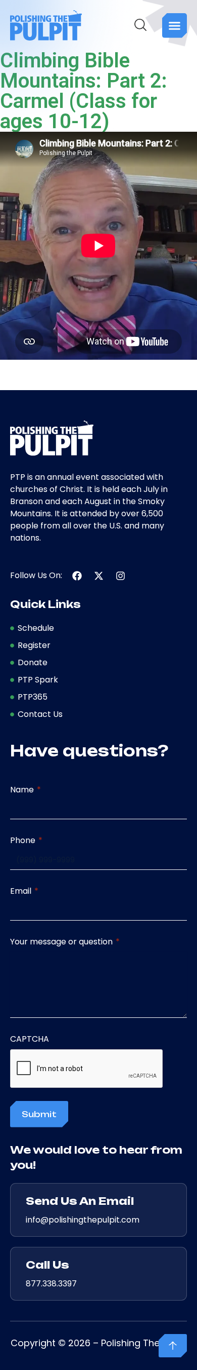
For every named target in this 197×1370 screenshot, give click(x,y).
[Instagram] (120, 576)
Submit (39, 1114)
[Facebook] (77, 576)
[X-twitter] (99, 576)
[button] (174, 25)
